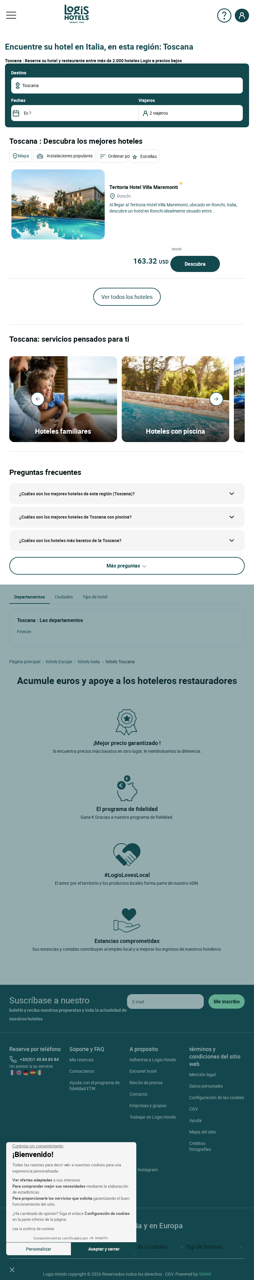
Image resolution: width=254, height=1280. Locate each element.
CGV (193, 1109)
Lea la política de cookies (33, 1228)
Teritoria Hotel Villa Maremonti (144, 187)
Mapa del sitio (202, 1132)
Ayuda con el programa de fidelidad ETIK (94, 1085)
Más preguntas (124, 565)
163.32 (151, 261)
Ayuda (195, 1120)
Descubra (195, 264)
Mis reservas (81, 1060)
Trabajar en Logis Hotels (152, 1117)
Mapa (23, 156)
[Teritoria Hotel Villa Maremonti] (58, 204)
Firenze (24, 631)
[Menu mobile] (11, 15)
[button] (12, 1269)
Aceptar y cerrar (104, 1249)
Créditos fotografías (200, 1146)
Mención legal (202, 1074)
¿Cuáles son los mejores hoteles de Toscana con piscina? (75, 517)
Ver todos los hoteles (127, 296)
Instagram (148, 1170)
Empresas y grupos (147, 1105)
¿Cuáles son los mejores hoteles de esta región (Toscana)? (77, 494)
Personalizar (38, 1249)
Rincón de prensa (146, 1082)
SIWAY (205, 1274)
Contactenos (81, 1071)
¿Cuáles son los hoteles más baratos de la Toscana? (70, 540)
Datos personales (206, 1086)
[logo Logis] (76, 13)
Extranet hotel (142, 1071)
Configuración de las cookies (216, 1097)
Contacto (138, 1094)
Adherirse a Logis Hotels (152, 1060)
